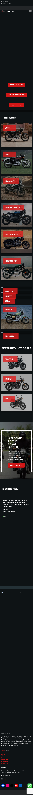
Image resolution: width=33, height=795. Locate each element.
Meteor (8, 309)
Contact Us (4, 763)
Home (3, 754)
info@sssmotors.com (9, 779)
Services (3, 758)
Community (4, 759)
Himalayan (10, 181)
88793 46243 (8, 776)
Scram (8, 301)
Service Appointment (16, 95)
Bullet (8, 128)
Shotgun (9, 291)
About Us (4, 756)
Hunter (8, 296)
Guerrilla (9, 336)
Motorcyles (4, 761)
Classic (8, 154)
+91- (4, 775)
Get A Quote (16, 105)
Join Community (16, 465)
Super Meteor (12, 234)
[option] (16, 515)
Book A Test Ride (16, 85)
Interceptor (11, 261)
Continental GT (12, 208)
